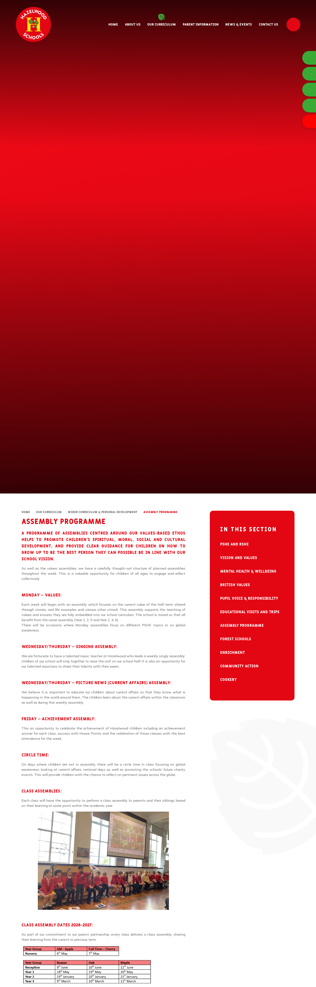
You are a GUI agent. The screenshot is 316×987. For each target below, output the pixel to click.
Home (25, 512)
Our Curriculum (49, 512)
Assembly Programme (160, 512)
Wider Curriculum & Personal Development (102, 512)
